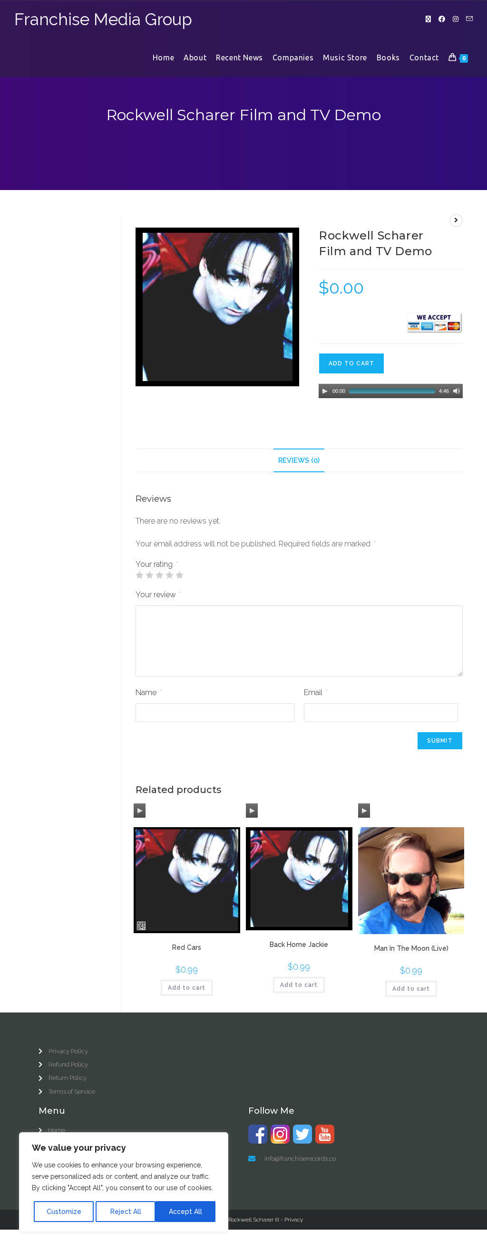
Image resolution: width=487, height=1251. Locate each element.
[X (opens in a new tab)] (428, 19)
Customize (64, 1211)
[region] (123, 1182)
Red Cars (186, 947)
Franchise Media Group (103, 19)
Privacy (293, 1219)
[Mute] (456, 391)
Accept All (185, 1211)
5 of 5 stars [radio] (179, 575)
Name (148, 692)
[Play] (325, 391)
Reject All (125, 1211)
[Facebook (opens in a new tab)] (442, 19)
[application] (391, 391)
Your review (158, 594)
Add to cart (351, 363)
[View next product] (456, 220)
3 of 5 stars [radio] (159, 575)
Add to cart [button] (186, 987)
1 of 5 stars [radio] (139, 575)
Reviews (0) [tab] (299, 460)
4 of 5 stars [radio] (169, 575)
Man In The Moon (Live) (411, 948)
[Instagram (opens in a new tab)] (455, 19)
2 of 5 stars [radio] (149, 575)
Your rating (156, 564)
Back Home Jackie (299, 944)
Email (315, 692)
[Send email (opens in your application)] (469, 18)
